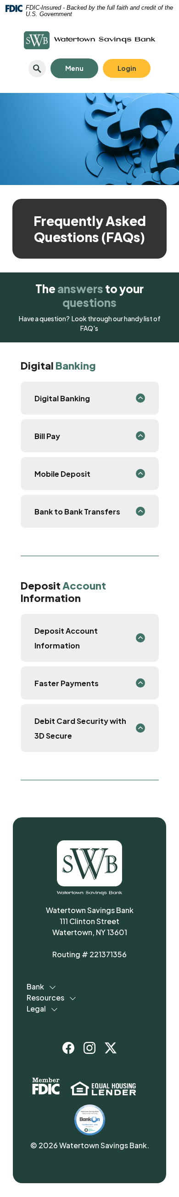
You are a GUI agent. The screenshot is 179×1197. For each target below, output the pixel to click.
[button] (89, 398)
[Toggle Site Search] (37, 68)
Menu (67, 66)
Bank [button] (35, 986)
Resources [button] (45, 997)
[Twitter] (111, 1048)
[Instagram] (89, 1048)
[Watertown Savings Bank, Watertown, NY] (89, 40)
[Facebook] (68, 1048)
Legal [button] (36, 1008)
